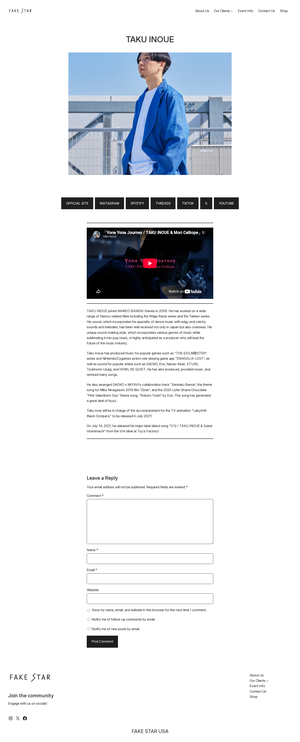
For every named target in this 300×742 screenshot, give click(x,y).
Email (92, 570)
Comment (95, 496)
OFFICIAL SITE (77, 203)
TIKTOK (188, 203)
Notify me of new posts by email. (116, 629)
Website (93, 590)
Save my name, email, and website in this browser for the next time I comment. (149, 610)
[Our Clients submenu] (232, 11)
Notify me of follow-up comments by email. (123, 619)
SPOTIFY (137, 203)
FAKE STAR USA (150, 731)
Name (92, 550)
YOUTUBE (226, 203)
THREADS (163, 203)
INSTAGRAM (109, 203)
